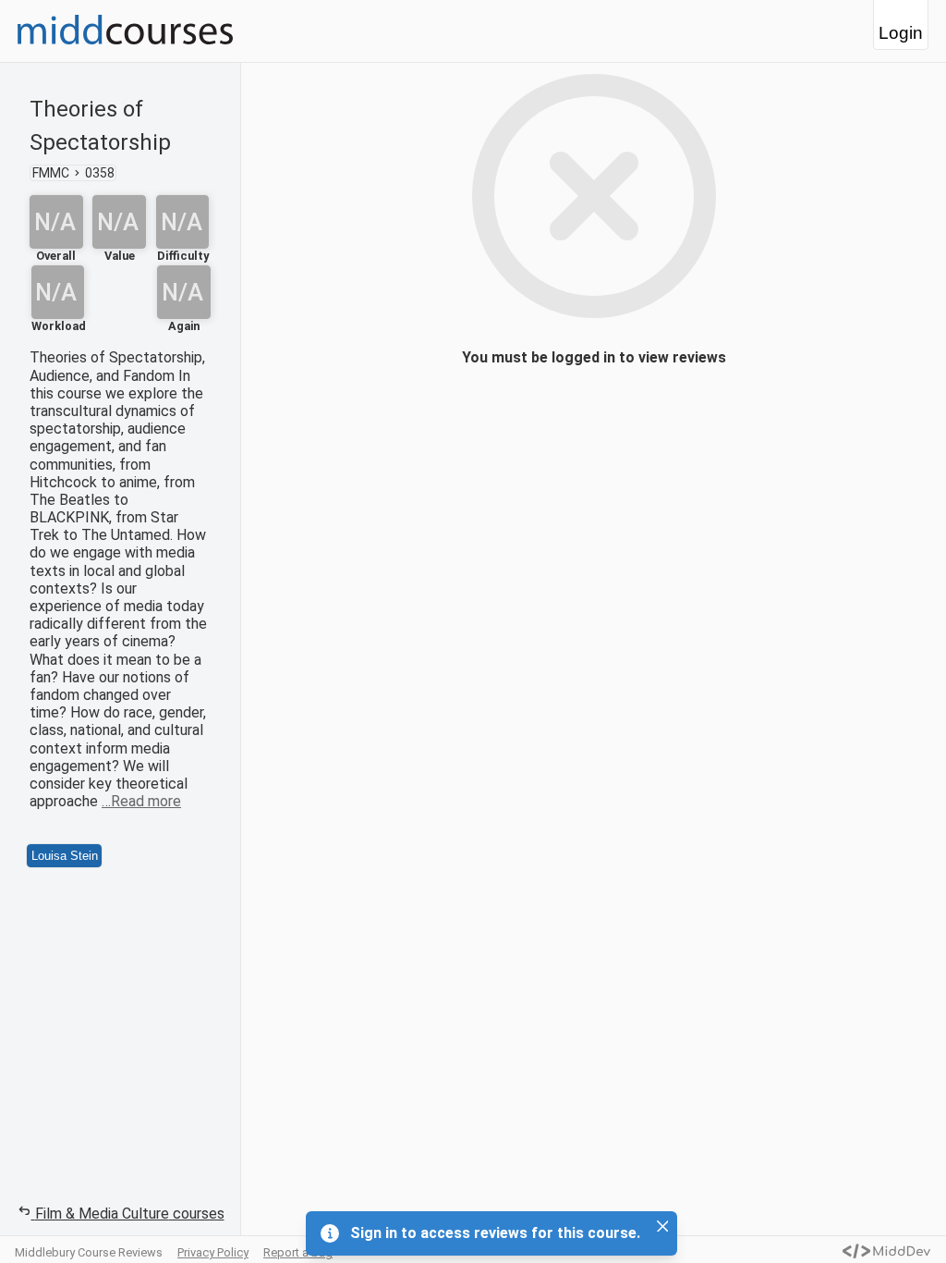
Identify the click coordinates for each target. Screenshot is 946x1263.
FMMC (50, 173)
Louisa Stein (64, 856)
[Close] (662, 1226)
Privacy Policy (213, 1252)
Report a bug (298, 1252)
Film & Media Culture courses (129, 1213)
